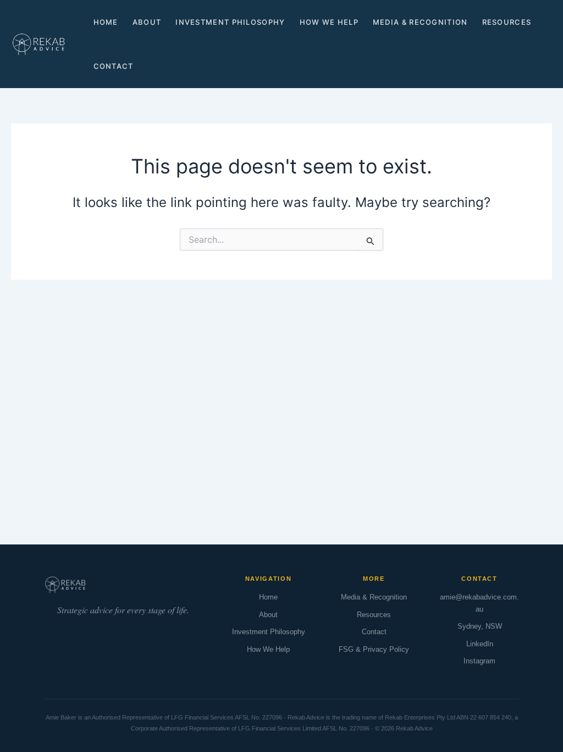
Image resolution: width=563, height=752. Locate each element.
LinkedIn (479, 644)
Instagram (479, 661)
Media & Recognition (420, 22)
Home (105, 22)
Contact (113, 66)
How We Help (329, 22)
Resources (507, 22)
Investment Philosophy (230, 22)
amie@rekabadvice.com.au (479, 603)
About (147, 22)
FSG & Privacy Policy (374, 649)
